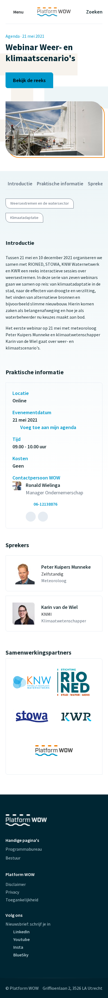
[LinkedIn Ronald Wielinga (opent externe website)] (31, 517)
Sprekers (97, 183)
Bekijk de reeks (29, 80)
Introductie (20, 183)
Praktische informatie (60, 183)
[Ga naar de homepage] (54, 11)
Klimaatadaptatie (24, 217)
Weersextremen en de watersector (39, 203)
